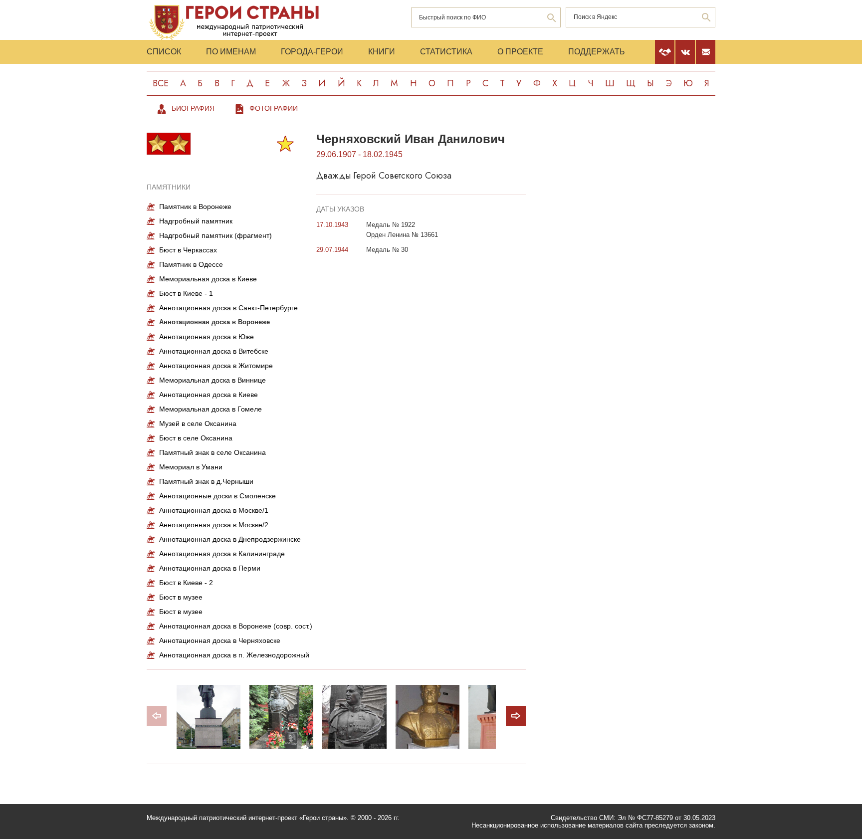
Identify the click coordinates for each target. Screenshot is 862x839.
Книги (381, 51)
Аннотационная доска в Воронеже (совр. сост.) (235, 626)
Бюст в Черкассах (188, 250)
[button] (516, 716)
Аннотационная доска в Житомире (216, 366)
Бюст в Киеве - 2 (186, 583)
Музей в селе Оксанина (197, 423)
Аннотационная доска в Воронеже (214, 322)
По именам (231, 51)
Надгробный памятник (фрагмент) (215, 235)
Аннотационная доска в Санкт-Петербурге (228, 308)
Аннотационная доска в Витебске (213, 351)
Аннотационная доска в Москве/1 (213, 510)
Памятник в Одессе (191, 264)
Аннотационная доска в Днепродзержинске (230, 539)
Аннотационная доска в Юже (206, 337)
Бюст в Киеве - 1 (186, 293)
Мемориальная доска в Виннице (212, 380)
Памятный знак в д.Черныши (206, 481)
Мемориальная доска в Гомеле (210, 409)
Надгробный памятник (195, 221)
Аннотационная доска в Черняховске (219, 640)
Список (164, 51)
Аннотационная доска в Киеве (208, 395)
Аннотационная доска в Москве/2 (213, 525)
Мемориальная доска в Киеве (208, 279)
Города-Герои (312, 51)
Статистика (446, 51)
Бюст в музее (181, 597)
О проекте (520, 51)
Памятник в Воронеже (195, 206)
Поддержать (596, 51)
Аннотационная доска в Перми (209, 568)
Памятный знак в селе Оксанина (212, 452)
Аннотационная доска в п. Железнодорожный (234, 655)
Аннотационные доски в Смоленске (217, 496)
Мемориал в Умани (190, 467)
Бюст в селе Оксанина (195, 438)
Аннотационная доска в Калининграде (222, 554)
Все (161, 83)
